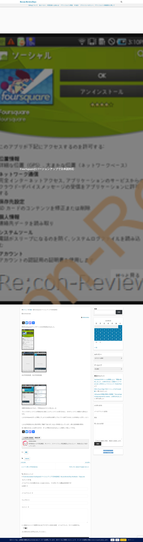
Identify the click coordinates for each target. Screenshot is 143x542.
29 (120, 339)
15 (120, 332)
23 (96, 339)
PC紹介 (76, 5)
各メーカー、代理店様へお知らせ (49, 5)
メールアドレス (27, 493)
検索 (95, 309)
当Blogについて (33, 5)
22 (120, 336)
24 (100, 339)
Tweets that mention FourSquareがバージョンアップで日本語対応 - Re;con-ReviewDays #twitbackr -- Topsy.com (54, 476)
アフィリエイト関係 (67, 5)
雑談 (26, 452)
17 (100, 336)
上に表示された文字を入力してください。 (34, 531)
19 (108, 336)
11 (104, 332)
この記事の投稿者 (28, 437)
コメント (25, 507)
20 (112, 336)
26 (108, 339)
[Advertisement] (71, 21)
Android (27, 458)
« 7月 (95, 347)
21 (116, 336)
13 (112, 332)
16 (96, 336)
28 (116, 339)
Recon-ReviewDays (28, 2)
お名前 (25, 486)
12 (108, 332)
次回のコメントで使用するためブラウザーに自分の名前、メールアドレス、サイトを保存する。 (52, 525)
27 (112, 339)
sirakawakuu (85, 317)
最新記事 (37, 437)
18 (104, 336)
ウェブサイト (26, 500)
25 (104, 339)
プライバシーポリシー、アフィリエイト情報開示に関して (97, 5)
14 (116, 332)
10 (100, 332)
